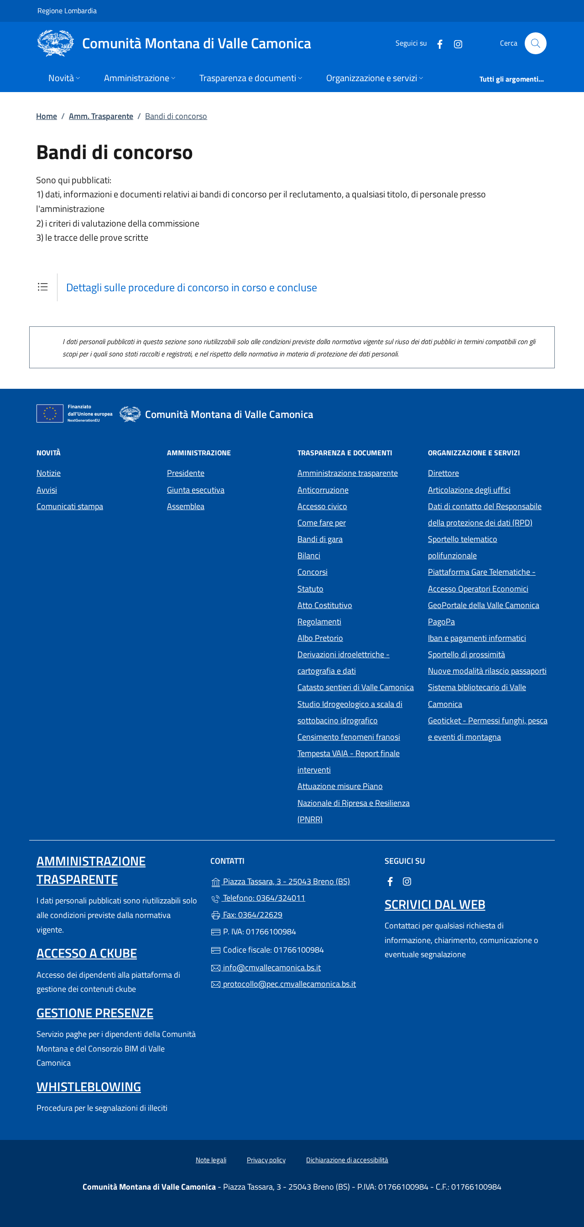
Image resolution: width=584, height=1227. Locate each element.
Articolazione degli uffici (469, 490)
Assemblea (185, 506)
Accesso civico (322, 506)
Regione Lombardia (67, 10)
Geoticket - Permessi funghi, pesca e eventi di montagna (488, 728)
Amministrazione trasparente (347, 473)
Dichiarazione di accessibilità (347, 1160)
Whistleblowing (88, 1086)
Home (46, 116)
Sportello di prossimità (466, 654)
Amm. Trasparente (101, 116)
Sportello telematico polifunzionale (462, 547)
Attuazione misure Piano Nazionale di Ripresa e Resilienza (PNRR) (353, 802)
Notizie (48, 473)
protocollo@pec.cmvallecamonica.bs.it (288, 984)
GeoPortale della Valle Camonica (488, 604)
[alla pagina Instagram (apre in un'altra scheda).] (454, 43)
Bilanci (308, 555)
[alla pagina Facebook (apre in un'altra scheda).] (436, 43)
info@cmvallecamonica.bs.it (271, 967)
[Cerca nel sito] (536, 43)
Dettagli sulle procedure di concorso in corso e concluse (191, 287)
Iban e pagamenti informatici (477, 638)
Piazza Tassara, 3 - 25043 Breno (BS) (297, 880)
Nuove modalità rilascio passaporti (487, 671)
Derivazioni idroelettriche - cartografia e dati (343, 662)
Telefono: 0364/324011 (263, 898)
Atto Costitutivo (357, 604)
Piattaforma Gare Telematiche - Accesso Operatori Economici (488, 580)
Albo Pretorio (357, 637)
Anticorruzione (323, 490)
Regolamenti (319, 621)
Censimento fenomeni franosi (348, 737)
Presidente (185, 473)
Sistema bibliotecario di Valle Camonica (487, 695)
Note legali (211, 1160)
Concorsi (312, 572)
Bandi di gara (320, 539)
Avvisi (46, 490)
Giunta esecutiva (195, 490)
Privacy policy (266, 1160)
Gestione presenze (94, 1012)
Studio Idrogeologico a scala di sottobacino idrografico (349, 712)
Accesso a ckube (86, 953)
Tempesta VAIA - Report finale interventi (348, 761)
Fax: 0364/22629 (251, 914)
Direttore (443, 473)
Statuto (310, 589)
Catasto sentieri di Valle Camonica (355, 687)
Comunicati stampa (69, 506)
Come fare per (321, 522)
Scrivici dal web (435, 904)
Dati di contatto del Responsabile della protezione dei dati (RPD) (485, 514)
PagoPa (483, 621)
